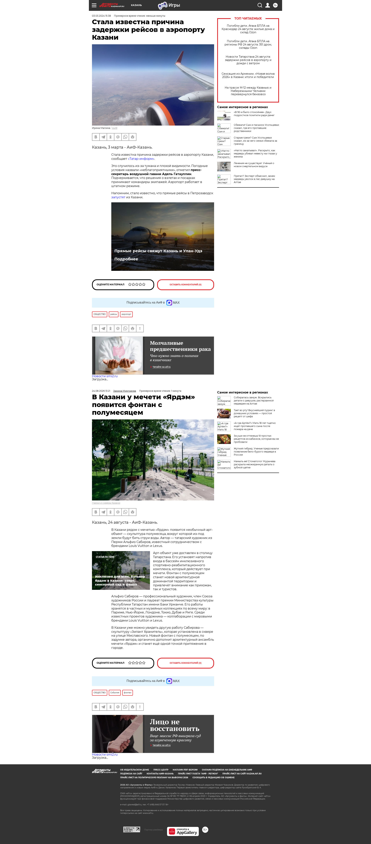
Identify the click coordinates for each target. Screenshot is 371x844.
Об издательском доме (134, 770)
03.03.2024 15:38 (101, 15)
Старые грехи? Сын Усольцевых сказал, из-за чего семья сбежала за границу (255, 140)
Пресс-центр (160, 770)
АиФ (114, 128)
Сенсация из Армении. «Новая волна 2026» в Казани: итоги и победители (248, 75)
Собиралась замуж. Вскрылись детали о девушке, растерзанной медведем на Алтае (254, 400)
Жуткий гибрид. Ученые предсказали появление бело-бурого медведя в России (256, 451)
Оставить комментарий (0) (186, 284)
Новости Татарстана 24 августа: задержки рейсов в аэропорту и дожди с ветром (248, 60)
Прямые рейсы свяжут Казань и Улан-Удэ (158, 251)
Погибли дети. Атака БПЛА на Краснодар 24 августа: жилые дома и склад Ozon (248, 29)
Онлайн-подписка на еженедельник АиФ (227, 770)
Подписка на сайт (131, 773)
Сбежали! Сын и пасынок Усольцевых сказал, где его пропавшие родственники (256, 128)
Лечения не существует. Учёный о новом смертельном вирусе (254, 165)
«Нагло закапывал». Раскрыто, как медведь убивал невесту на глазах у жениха (255, 153)
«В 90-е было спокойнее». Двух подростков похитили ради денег (254, 114)
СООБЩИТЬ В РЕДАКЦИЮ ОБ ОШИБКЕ (213, 777)
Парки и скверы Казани (106, 502)
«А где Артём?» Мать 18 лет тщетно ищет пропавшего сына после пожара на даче (255, 426)
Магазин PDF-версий (185, 770)
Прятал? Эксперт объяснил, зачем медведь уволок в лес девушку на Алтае (254, 179)
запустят (118, 197)
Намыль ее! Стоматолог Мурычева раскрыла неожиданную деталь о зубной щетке (254, 464)
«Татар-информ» (140, 159)
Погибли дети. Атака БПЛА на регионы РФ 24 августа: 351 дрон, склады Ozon (248, 45)
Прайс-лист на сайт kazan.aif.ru (242, 773)
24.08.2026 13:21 (101, 390)
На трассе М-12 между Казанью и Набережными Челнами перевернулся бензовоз (248, 91)
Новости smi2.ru (105, 376)
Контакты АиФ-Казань (160, 773)
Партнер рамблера (153, 830)
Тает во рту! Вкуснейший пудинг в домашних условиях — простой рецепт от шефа (254, 413)
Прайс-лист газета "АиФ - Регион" (198, 773)
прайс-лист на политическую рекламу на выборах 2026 (154, 777)
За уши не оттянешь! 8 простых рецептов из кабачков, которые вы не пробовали (256, 438)
